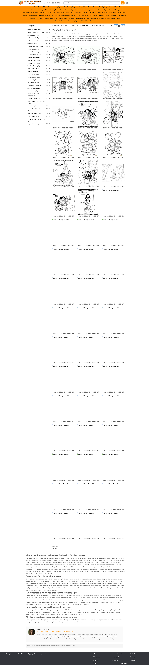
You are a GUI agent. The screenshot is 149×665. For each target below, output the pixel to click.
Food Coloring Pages (119, 12)
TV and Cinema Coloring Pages (52, 7)
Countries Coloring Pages (34, 7)
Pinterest (132, 657)
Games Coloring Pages (116, 7)
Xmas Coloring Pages (62, 12)
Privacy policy (116, 657)
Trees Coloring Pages (76, 12)
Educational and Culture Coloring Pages (97, 15)
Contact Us (133, 654)
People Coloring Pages (30, 15)
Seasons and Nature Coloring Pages (78, 18)
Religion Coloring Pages (87, 21)
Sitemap (95, 660)
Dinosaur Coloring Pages (30, 12)
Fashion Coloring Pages (105, 12)
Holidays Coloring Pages (84, 7)
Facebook (123, 663)
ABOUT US (47, 3)
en (129, 3)
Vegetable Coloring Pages (98, 18)
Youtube (132, 660)
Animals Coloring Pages (67, 10)
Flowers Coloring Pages (115, 10)
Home (54, 26)
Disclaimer (96, 657)
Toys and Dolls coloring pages (35, 10)
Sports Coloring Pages (77, 15)
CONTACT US (56, 3)
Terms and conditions (118, 654)
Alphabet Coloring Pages (62, 15)
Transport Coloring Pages (118, 15)
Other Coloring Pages (113, 18)
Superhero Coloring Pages (83, 10)
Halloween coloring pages (45, 15)
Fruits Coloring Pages (90, 12)
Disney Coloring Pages (52, 10)
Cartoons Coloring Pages (100, 7)
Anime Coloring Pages (69, 7)
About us (96, 654)
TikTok (95, 663)
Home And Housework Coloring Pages (66, 21)
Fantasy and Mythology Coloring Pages (41, 18)
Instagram (115, 660)
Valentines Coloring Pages (47, 12)
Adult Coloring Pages (60, 18)
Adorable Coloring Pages (99, 10)
